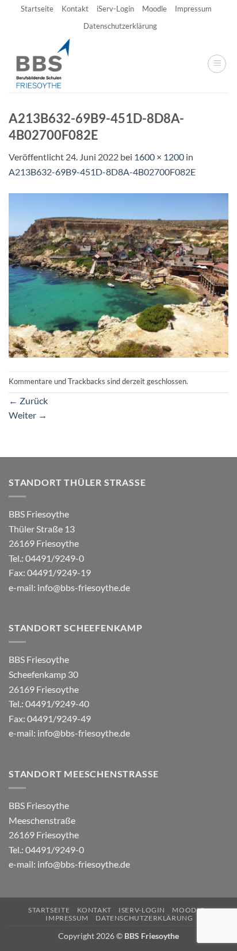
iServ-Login (115, 8)
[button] (217, 64)
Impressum (193, 8)
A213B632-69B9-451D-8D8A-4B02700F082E (102, 171)
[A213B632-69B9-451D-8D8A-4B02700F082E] (118, 274)
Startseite (37, 8)
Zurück (28, 400)
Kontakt (75, 8)
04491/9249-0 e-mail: (50, 573)
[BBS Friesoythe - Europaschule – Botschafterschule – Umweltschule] (53, 64)
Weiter (28, 414)
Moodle (154, 8)
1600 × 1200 (159, 156)
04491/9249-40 (57, 703)
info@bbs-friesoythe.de (83, 587)
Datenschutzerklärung (120, 25)
